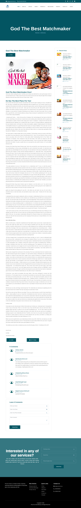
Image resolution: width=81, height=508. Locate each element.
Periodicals (42, 6)
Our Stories (44, 489)
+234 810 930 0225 (22, 1)
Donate (71, 6)
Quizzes (36, 6)
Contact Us (65, 6)
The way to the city (32, 489)
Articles (30, 6)
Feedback (58, 6)
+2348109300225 (57, 488)
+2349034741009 (57, 491)
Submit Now (15, 427)
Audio (11, 54)
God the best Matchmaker (33, 487)
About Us (24, 6)
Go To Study (33, 339)
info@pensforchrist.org (11, 1)
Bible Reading (50, 6)
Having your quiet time (33, 486)
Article (43, 491)
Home (18, 6)
